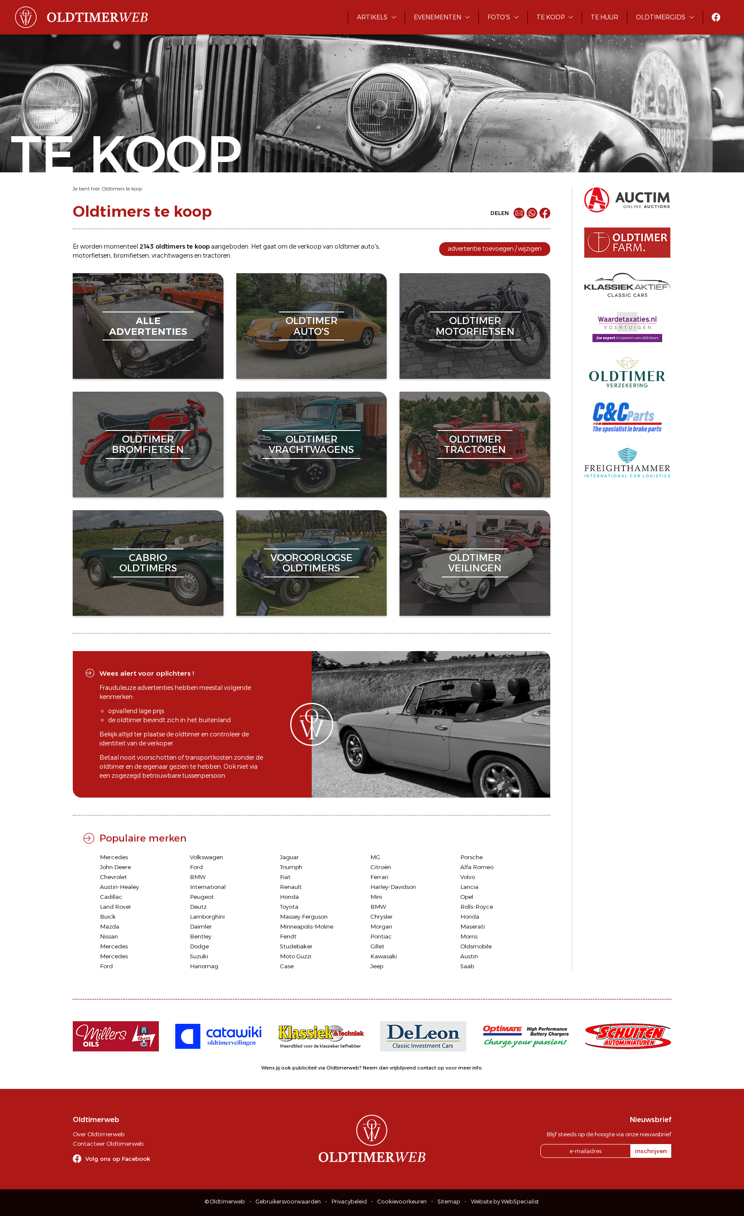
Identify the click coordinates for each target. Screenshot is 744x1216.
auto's (369, 246)
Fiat (285, 876)
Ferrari (379, 876)
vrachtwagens (172, 255)
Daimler (201, 926)
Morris (468, 936)
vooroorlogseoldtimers (311, 563)
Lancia (469, 886)
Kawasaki (383, 956)
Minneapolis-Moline (306, 926)
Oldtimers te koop (122, 189)
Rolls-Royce (476, 906)
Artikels (372, 17)
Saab (467, 966)
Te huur (604, 17)
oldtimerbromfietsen (148, 444)
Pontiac (381, 936)
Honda (289, 896)
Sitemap (448, 1201)
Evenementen (437, 17)
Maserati (472, 926)
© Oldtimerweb (225, 1201)
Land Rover (115, 906)
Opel (466, 896)
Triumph (291, 867)
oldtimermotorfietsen (475, 326)
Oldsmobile (476, 946)
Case (287, 966)
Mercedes (114, 857)
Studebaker (296, 946)
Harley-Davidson (393, 886)
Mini (376, 896)
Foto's (498, 17)
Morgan (381, 926)
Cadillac (111, 896)
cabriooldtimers (148, 563)
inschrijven (651, 1150)
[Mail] (519, 213)
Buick (108, 916)
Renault (291, 886)
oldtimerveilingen (475, 563)
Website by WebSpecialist (505, 1201)
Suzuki (199, 956)
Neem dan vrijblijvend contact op (403, 1068)
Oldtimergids (660, 17)
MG (375, 857)
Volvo (467, 876)
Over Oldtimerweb (98, 1134)
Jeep (376, 966)
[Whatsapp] (532, 213)
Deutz (198, 906)
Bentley (200, 936)
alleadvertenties (148, 326)
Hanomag (204, 966)
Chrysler (381, 916)
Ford (196, 867)
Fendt (288, 936)
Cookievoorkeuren (402, 1201)
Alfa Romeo (476, 867)
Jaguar (289, 857)
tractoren (216, 255)
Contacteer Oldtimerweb (108, 1143)
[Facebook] (544, 213)
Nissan (109, 936)
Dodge (199, 946)
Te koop (550, 17)
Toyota (289, 906)
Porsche (471, 857)
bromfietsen (131, 255)
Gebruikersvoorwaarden (288, 1201)
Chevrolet (113, 876)
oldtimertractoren (475, 444)
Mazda (109, 926)
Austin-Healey (119, 886)
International (208, 886)
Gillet (377, 946)
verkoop (310, 246)
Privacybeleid (349, 1201)
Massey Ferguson (304, 916)
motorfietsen (92, 255)
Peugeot (202, 896)
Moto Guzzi (295, 956)
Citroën (380, 867)
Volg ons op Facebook (117, 1158)
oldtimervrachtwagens (311, 444)
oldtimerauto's (311, 326)
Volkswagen (206, 857)
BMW (198, 876)
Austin (469, 956)
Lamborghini (207, 916)
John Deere (115, 867)
